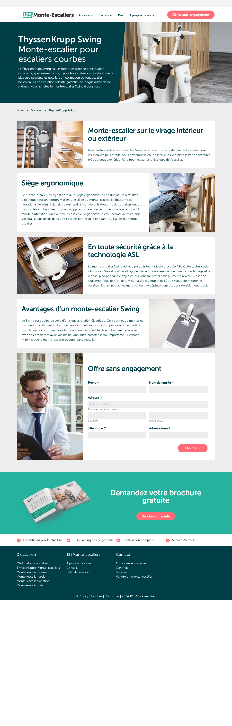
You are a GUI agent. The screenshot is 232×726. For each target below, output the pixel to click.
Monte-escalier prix (30, 585)
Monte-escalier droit (31, 576)
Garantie (122, 568)
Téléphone (97, 428)
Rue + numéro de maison (103, 409)
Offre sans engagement (190, 15)
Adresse (95, 397)
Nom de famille (161, 382)
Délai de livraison (78, 572)
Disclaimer (112, 596)
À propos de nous (141, 15)
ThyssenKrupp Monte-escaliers (38, 568)
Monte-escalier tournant (33, 572)
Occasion (36, 110)
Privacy (83, 596)
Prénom (93, 382)
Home (20, 110)
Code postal (156, 420)
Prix (120, 15)
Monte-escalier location (33, 581)
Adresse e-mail (159, 428)
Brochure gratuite (155, 516)
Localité (93, 420)
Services (121, 572)
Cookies (97, 596)
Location (105, 15)
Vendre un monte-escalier (134, 576)
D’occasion (85, 15)
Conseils (72, 568)
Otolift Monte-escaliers (33, 563)
